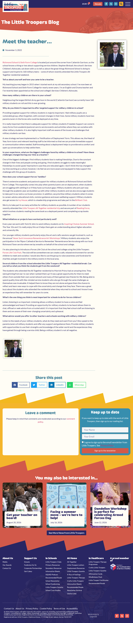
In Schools (51, 558)
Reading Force (83, 208)
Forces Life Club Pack (12, 252)
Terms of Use (59, 608)
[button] (21, 385)
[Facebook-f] (106, 4)
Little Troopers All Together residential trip (41, 208)
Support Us (30, 558)
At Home (72, 558)
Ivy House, (23, 200)
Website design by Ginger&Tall (93, 615)
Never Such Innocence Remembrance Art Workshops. (36, 238)
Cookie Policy (46, 608)
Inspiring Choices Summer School (79, 224)
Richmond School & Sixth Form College (20, 62)
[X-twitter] (111, 4)
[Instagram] (116, 4)
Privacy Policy (107, 445)
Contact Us (9, 608)
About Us (8, 558)
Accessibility (72, 608)
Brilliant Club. (81, 200)
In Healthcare (96, 558)
